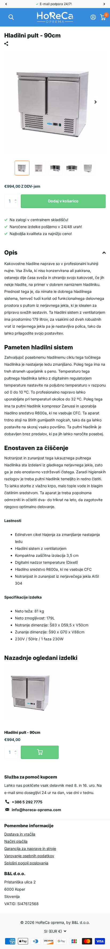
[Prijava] (93, 17)
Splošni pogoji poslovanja (26, 863)
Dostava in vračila (19, 834)
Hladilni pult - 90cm (22, 732)
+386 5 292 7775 (27, 802)
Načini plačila (16, 841)
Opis (10, 252)
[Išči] (11, 17)
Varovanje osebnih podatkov (29, 855)
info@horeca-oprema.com (36, 809)
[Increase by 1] (16, 196)
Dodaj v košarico (63, 201)
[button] (6, 4)
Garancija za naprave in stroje (30, 848)
